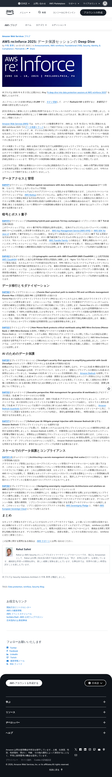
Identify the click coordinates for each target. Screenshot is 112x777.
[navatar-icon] (105, 3)
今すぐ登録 (52, 102)
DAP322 (6, 327)
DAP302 (6, 292)
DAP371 (6, 421)
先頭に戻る (54, 769)
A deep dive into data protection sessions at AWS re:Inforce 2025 (76, 92)
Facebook (13, 651)
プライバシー (12, 760)
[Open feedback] (108, 388)
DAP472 (6, 221)
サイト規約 (26, 760)
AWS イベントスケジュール (19, 614)
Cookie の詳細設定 (42, 760)
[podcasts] (104, 749)
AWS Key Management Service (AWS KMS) (71, 230)
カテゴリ (40, 25)
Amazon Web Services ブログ (16, 36)
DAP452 (6, 256)
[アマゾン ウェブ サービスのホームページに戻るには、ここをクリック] (10, 14)
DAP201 (6, 360)
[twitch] (94, 749)
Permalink (19, 48)
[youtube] (99, 749)
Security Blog (38, 586)
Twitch (12, 657)
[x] (76, 749)
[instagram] (90, 749)
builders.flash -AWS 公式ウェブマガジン (25, 617)
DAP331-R (7, 457)
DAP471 (6, 185)
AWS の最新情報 (14, 610)
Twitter (13, 647)
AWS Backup (30, 194)
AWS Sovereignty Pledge (77, 505)
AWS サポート (43, 541)
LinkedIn (13, 654)
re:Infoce (27, 586)
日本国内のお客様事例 (17, 620)
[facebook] (80, 749)
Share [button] (32, 48)
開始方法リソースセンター (19, 607)
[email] (76, 755)
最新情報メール (17, 661)
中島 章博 (9, 45)
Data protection (15, 586)
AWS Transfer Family (58, 240)
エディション (58, 25)
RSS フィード (15, 664)
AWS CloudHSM (9, 259)
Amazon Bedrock (88, 373)
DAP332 (6, 392)
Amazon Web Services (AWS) (15, 123)
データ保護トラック (34, 127)
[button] (107, 3)
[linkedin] (85, 749)
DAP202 (6, 486)
